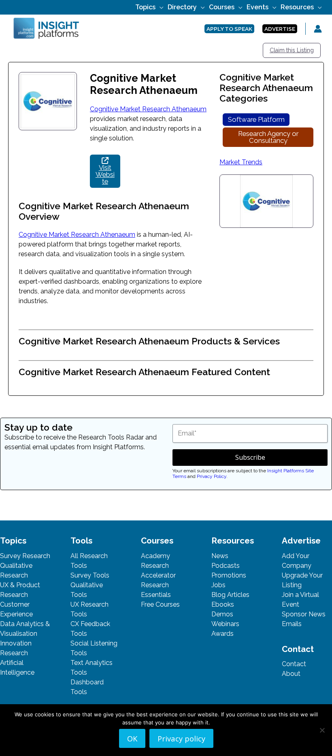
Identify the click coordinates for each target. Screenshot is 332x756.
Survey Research (25, 556)
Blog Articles (230, 595)
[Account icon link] (318, 29)
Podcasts (225, 565)
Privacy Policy (211, 476)
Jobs (218, 585)
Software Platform (256, 119)
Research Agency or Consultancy (268, 137)
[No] (322, 730)
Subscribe (250, 457)
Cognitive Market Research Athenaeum (148, 109)
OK (132, 738)
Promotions (228, 575)
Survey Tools (89, 575)
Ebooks (222, 604)
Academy (155, 556)
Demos (222, 614)
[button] (159, 7)
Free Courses (160, 604)
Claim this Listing (292, 50)
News (219, 556)
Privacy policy (181, 738)
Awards (222, 633)
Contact (294, 664)
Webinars (225, 624)
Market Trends (240, 162)
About (291, 673)
